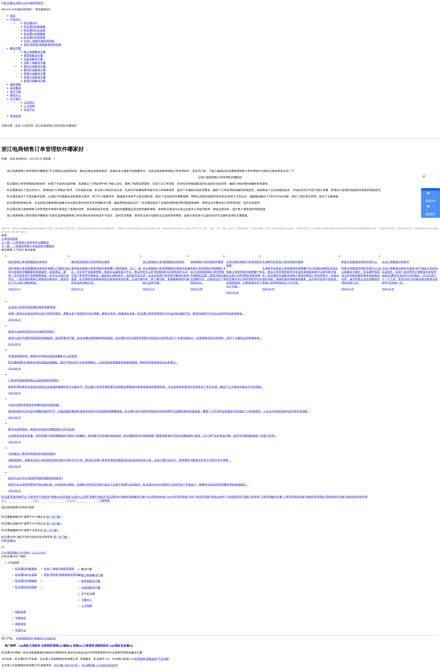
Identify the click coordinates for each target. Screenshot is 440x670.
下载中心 (86, 599)
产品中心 (15, 19)
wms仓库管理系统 (177, 496)
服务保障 (15, 84)
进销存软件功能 (335, 496)
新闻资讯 (20, 624)
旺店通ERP (30, 23)
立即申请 (104, 500)
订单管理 (27, 125)
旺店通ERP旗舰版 (34, 33)
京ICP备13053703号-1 (66, 665)
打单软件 (44, 496)
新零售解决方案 (33, 55)
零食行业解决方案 (35, 73)
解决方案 (15, 48)
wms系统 (114, 645)
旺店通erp (127, 645)
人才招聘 (29, 106)
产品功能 (163, 658)
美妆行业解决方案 (35, 77)
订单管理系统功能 (294, 496)
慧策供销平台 (18, 496)
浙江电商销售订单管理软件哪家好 (56, 125)
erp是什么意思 (80, 496)
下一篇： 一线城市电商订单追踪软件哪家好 (27, 246)
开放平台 (29, 109)
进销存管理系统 (315, 496)
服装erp (67, 645)
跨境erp (57, 645)
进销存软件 (102, 645)
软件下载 (15, 91)
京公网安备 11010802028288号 (99, 665)
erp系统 (24, 645)
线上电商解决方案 (35, 51)
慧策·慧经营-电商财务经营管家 (42, 44)
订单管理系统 (9, 238)
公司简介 (29, 102)
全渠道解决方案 (33, 59)
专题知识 (20, 617)
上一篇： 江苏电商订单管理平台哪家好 (25, 242)
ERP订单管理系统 (199, 496)
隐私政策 (20, 611)
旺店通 (5, 496)
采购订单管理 (251, 496)
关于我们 (15, 98)
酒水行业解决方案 (35, 66)
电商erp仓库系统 (61, 496)
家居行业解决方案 (35, 80)
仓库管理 (46, 645)
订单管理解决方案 (271, 496)
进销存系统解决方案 (132, 496)
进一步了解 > (54, 516)
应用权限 (139, 658)
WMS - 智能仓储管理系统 (39, 41)
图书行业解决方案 (35, 69)
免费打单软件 (97, 496)
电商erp (77, 645)
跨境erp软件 (218, 496)
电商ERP (39, 638)
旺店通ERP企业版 (34, 30)
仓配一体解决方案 (35, 62)
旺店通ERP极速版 (34, 26)
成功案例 (15, 88)
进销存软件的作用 (356, 496)
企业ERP (50, 638)
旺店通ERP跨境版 (34, 37)
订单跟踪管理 (234, 496)
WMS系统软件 (24, 638)
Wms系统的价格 (155, 496)
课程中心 (15, 95)
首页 (12, 15)
